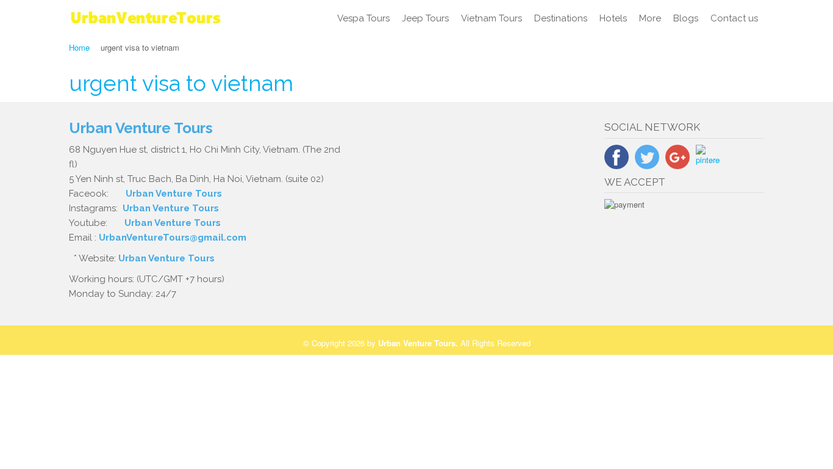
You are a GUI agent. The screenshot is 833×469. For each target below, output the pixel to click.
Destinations (560, 18)
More (650, 18)
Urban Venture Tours (174, 193)
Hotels (613, 18)
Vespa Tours (363, 18)
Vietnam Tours (491, 18)
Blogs (685, 18)
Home (79, 47)
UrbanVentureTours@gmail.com (172, 237)
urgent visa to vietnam (181, 83)
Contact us (734, 18)
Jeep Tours (425, 18)
